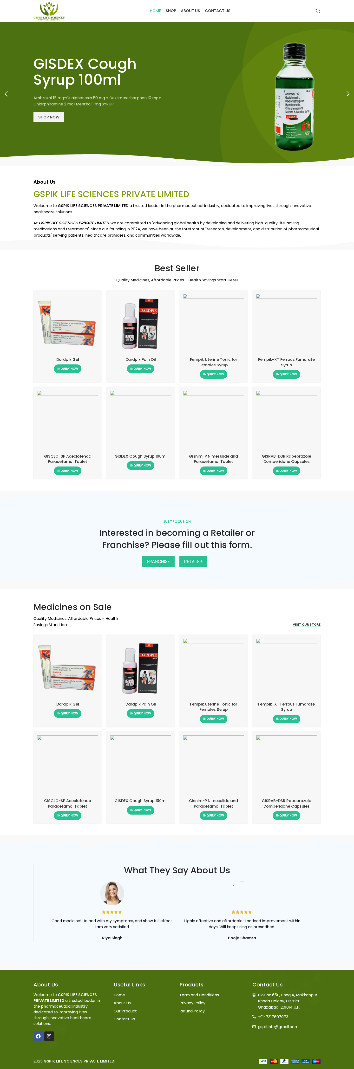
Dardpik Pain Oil (140, 359)
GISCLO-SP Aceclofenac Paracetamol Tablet (67, 459)
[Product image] (67, 324)
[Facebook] (38, 1036)
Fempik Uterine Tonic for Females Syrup (213, 362)
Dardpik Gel (67, 359)
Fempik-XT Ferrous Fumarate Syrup (286, 362)
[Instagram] (49, 1036)
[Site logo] (49, 10)
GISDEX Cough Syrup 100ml (140, 456)
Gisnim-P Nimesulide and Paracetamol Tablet (213, 459)
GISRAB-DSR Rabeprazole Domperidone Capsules (286, 459)
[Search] (318, 11)
